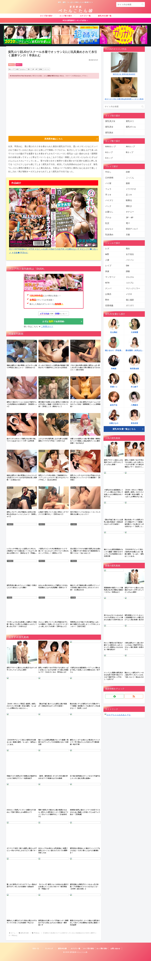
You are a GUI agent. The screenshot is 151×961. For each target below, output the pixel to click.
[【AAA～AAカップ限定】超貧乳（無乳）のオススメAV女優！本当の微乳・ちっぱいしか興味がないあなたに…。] (75, 35)
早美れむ (11, 64)
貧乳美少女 (110, 121)
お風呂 (108, 294)
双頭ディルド (132, 229)
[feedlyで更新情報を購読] (114, 696)
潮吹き (129, 206)
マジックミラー (133, 288)
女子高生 (130, 254)
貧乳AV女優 (62, 948)
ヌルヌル (130, 277)
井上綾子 (134, 387)
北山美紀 (113, 332)
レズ (107, 248)
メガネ (129, 294)
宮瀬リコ (113, 387)
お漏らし (109, 212)
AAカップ (130, 146)
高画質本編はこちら (53, 139)
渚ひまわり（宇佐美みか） (114, 350)
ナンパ (108, 288)
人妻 (107, 260)
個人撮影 (130, 300)
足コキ (129, 195)
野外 (107, 300)
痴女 (128, 248)
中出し (108, 172)
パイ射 (108, 183)
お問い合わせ (115, 948)
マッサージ (110, 277)
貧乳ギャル (131, 127)
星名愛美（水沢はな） (135, 350)
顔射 (128, 172)
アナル (108, 217)
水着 (17, 69)
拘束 (107, 271)
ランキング (49, 948)
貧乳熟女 (109, 132)
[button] (143, 4)
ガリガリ (130, 305)
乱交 (107, 223)
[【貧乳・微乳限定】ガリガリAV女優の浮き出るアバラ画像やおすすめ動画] (123, 35)
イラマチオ (131, 189)
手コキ (108, 195)
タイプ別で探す (88, 948)
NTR (107, 283)
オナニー (130, 212)
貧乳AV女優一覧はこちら (124, 429)
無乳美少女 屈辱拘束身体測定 (124, 74)
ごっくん (130, 177)
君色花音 (134, 423)
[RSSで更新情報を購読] (133, 696)
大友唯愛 (134, 332)
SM (127, 265)
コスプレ (130, 283)
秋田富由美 (134, 368)
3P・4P (34, 69)
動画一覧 (36, 948)
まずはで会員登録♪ (53, 321)
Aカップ (109, 152)
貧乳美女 (109, 127)
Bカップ (11, 69)
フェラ (108, 189)
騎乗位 (129, 200)
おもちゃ (23, 69)
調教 (40, 69)
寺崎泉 (113, 368)
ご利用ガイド (47, 326)
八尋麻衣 (134, 405)
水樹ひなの (113, 423)
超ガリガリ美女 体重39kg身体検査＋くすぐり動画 (124, 99)
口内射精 (109, 177)
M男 (107, 254)
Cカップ (109, 158)
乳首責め (109, 234)
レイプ (108, 265)
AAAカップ (110, 146)
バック (108, 206)
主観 (128, 234)
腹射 (128, 183)
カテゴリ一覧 (75, 948)
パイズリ (109, 200)
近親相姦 (109, 305)
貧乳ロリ (19, 64)
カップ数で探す (102, 948)
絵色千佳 (113, 405)
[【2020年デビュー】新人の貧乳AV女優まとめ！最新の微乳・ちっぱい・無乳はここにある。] (27, 35)
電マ (29, 69)
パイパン (46, 69)
